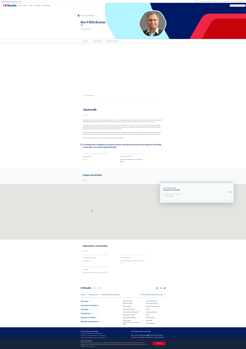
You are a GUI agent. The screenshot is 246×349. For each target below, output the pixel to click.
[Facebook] (157, 288)
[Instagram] (161, 288)
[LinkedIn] (164, 288)
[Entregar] (231, 5)
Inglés (94, 288)
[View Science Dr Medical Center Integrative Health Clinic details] (230, 192)
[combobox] (238, 5)
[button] (92, 211)
